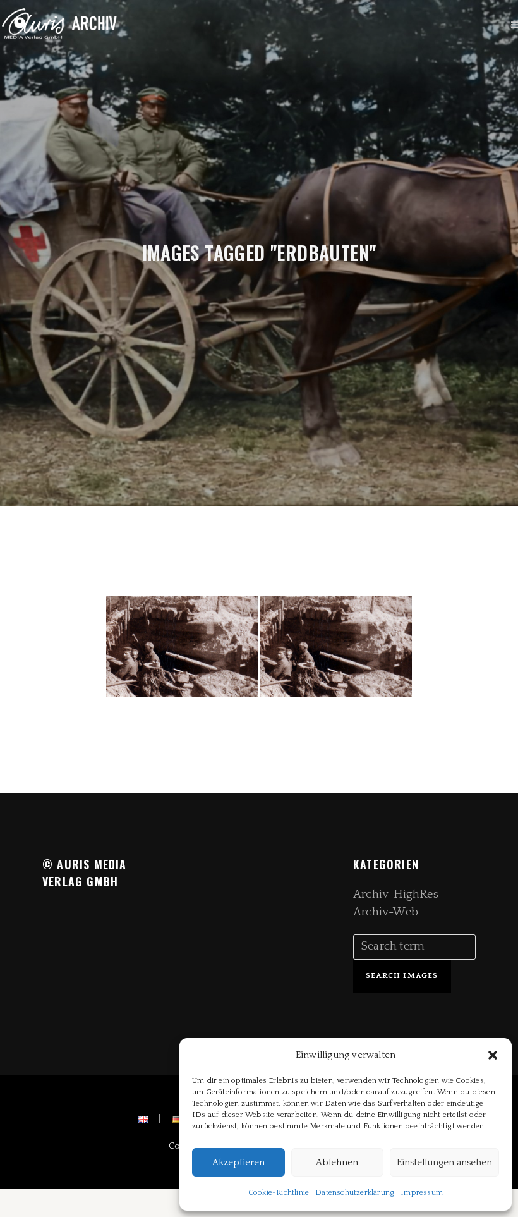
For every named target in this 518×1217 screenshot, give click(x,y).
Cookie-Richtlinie (278, 1193)
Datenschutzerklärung (354, 1193)
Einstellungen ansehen (444, 1162)
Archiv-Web (385, 912)
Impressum (422, 1193)
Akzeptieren (238, 1162)
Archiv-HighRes (395, 894)
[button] (492, 1055)
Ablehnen (337, 1162)
